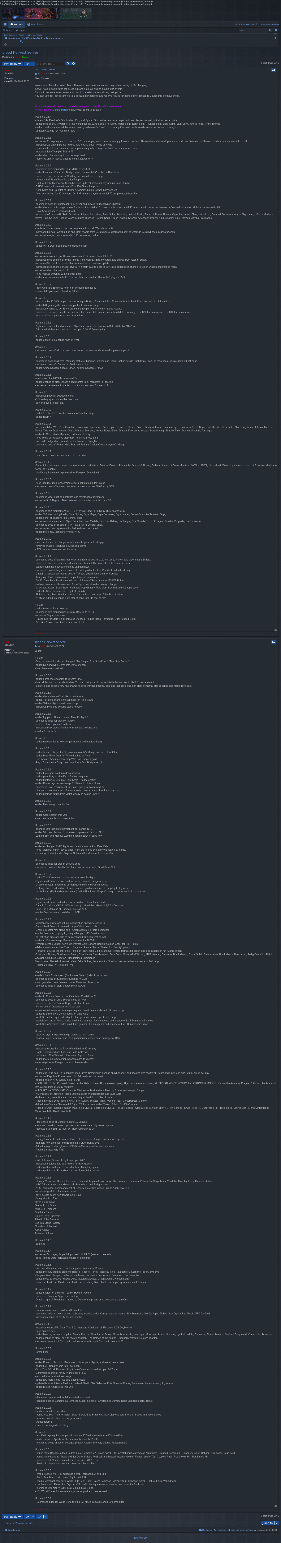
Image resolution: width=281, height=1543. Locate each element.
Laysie (25, 57)
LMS (6, 70)
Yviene (18, 57)
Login (21, 30)
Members (36, 24)
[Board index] (47, 13)
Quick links (6, 25)
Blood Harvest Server (20, 52)
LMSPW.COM (140, 1538)
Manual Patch (60, 109)
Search (9, 30)
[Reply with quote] (273, 70)
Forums (18, 24)
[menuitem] (247, 24)
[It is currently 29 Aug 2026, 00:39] (5, 44)
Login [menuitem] (276, 38)
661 (12, 78)
